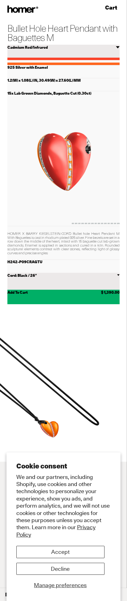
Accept (60, 552)
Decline (60, 569)
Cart (112, 7)
